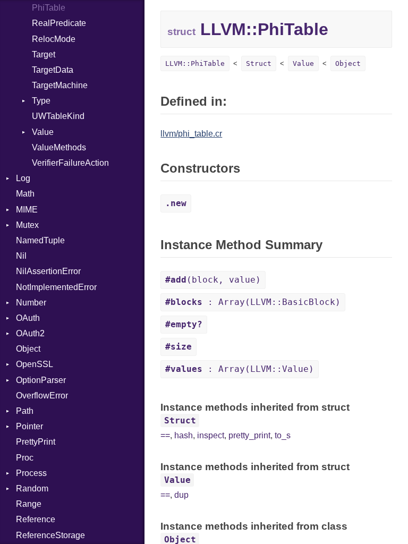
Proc (24, 457)
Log (23, 178)
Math (25, 193)
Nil (21, 255)
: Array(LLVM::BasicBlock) (253, 302)
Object (28, 348)
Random (32, 488)
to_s (283, 435)
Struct (258, 63)
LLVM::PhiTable (195, 63)
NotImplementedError (56, 287)
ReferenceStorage (50, 535)
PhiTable (48, 7)
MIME (27, 209)
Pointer (29, 426)
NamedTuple (40, 240)
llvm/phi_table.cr (191, 133)
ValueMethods (59, 147)
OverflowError (42, 395)
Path (24, 410)
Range (28, 503)
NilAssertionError (48, 271)
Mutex (27, 225)
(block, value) (213, 280)
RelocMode (53, 39)
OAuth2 (30, 333)
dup (181, 494)
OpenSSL (34, 364)
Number (31, 302)
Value (43, 132)
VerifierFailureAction (70, 162)
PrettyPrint (35, 441)
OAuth (28, 317)
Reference (35, 519)
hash (183, 435)
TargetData (52, 69)
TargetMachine (60, 85)
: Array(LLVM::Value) (239, 369)
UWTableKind (58, 116)
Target (43, 54)
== (165, 435)
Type (41, 100)
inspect (210, 435)
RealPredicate (59, 23)
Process (31, 473)
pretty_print (249, 435)
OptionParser (41, 380)
